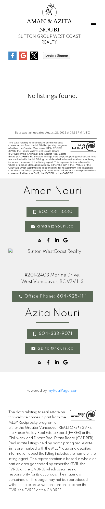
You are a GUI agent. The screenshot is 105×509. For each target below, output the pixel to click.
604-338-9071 (55, 334)
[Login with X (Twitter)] (34, 58)
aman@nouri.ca (55, 226)
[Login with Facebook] (12, 58)
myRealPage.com (63, 390)
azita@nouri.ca (55, 349)
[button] (52, 212)
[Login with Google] (23, 58)
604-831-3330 (56, 212)
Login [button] (56, 55)
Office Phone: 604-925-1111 (55, 296)
